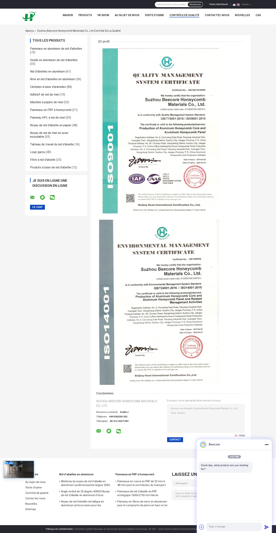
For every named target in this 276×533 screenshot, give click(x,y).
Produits (85, 15)
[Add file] (201, 527)
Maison (68, 15)
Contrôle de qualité (184, 15)
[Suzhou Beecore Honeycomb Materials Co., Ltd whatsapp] (44, 197)
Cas (258, 15)
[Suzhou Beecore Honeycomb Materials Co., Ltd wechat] (54, 197)
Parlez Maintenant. (218, 4)
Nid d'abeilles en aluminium (47, 71)
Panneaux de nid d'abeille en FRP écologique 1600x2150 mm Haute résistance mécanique (137, 494)
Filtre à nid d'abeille (42, 159)
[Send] (267, 527)
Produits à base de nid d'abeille (50, 167)
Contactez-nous (217, 15)
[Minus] (266, 444)
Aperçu (29, 30)
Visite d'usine (154, 15)
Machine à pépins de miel (46, 102)
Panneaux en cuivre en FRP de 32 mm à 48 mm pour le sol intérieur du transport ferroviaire (141, 484)
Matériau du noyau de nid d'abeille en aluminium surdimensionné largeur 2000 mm (85, 484)
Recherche (195, 4)
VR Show (103, 15)
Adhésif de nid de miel (44, 94)
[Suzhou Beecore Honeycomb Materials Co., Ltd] (30, 16)
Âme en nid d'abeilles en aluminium (52, 79)
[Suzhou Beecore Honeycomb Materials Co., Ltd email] (34, 197)
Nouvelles (242, 15)
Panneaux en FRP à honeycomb (51, 110)
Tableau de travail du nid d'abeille (52, 144)
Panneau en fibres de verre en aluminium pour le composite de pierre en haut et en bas (142, 504)
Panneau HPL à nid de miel (47, 117)
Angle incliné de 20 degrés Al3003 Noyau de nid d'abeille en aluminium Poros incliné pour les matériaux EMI (85, 494)
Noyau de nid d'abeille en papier (50, 125)
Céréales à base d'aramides (48, 87)
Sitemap (30, 509)
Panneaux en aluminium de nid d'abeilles (56, 48)
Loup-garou (37, 152)
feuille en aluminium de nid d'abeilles (54, 60)
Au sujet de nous (127, 15)
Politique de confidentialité (59, 529)
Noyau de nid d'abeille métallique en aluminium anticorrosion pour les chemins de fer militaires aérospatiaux (84, 504)
